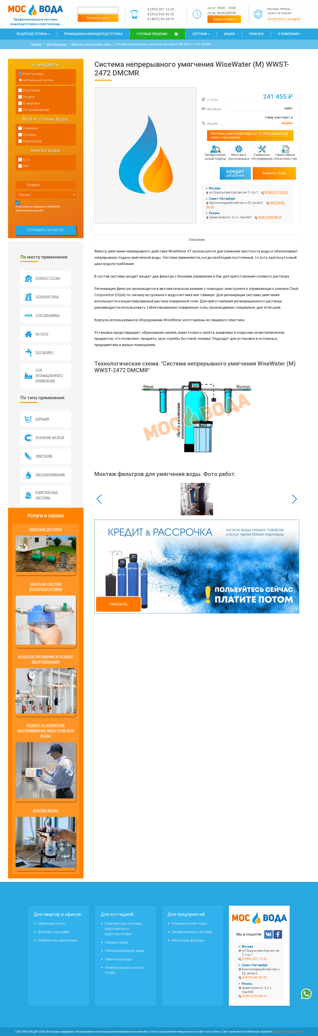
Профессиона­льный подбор (215, 157)
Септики (199, 34)
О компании (288, 34)
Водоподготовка (32, 34)
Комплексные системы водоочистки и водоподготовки (123, 928)
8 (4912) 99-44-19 (161, 19)
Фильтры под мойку (54, 932)
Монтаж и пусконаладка (238, 157)
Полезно (256, 34)
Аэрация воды (116, 942)
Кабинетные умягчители (57, 940)
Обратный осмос (52, 923)
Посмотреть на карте (283, 19)
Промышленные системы (192, 932)
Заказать (118, 604)
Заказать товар (274, 173)
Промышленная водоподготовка (93, 34)
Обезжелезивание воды (124, 951)
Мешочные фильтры (188, 940)
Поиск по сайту (98, 18)
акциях (287, 123)
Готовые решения (152, 34)
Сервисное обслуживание (262, 157)
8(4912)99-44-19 (270, 217)
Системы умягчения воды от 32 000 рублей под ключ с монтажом (249, 135)
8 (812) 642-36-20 (161, 14)
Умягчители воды (118, 959)
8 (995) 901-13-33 (161, 9)
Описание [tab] (197, 239)
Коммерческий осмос (189, 923)
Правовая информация (287, 1031)
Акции (229, 34)
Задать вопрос (224, 19)
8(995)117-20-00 (276, 192)
